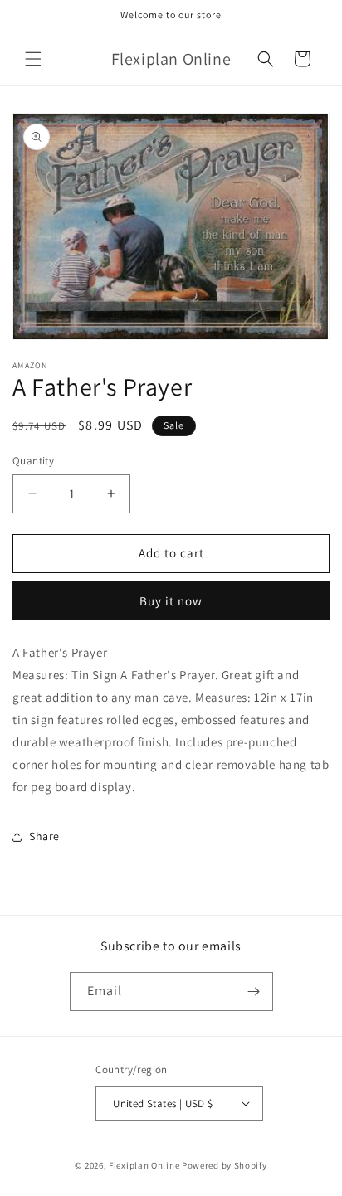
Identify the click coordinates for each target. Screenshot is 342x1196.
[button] (33, 59)
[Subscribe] (254, 991)
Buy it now (171, 601)
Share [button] (44, 836)
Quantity (33, 461)
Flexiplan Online (144, 1165)
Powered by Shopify (224, 1165)
